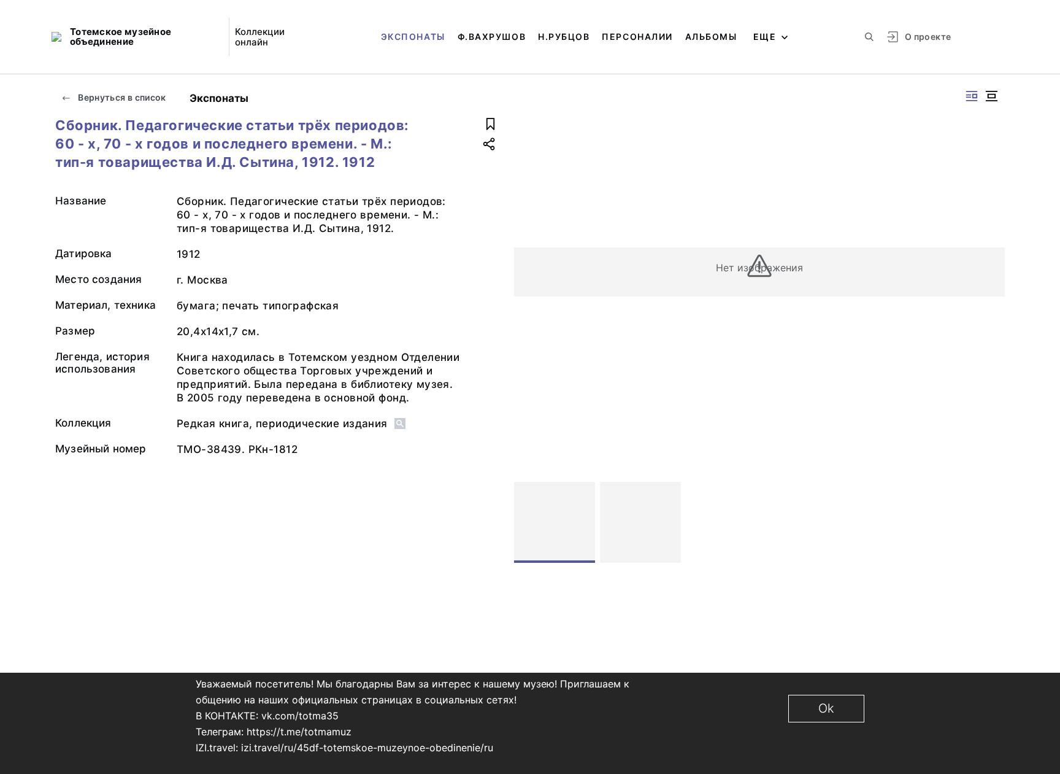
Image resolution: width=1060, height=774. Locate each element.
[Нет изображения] (554, 522)
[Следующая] (990, 522)
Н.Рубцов (564, 36)
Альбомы (711, 36)
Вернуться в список (121, 97)
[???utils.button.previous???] (528, 522)
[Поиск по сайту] (869, 37)
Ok (826, 708)
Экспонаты (413, 36)
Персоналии (637, 36)
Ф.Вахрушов (492, 36)
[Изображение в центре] (991, 96)
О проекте (928, 36)
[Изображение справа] (971, 96)
